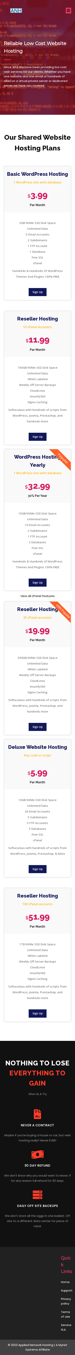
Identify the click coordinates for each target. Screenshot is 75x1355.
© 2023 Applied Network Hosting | (32, 1345)
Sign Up (37, 292)
